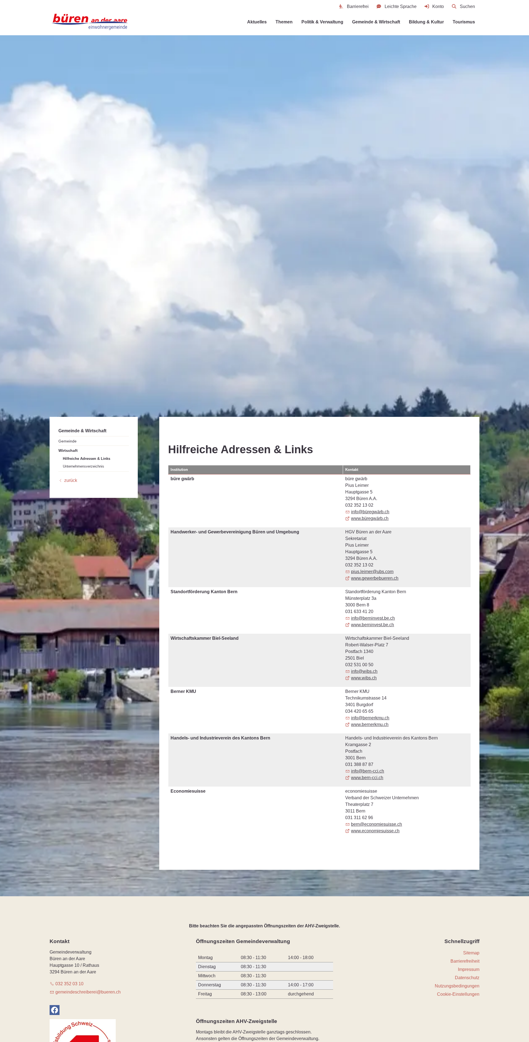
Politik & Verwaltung (322, 22)
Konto (438, 6)
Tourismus (464, 22)
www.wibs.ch (364, 678)
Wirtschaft (68, 450)
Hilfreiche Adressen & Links (86, 459)
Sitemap (471, 953)
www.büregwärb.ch (369, 518)
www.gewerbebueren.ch (374, 578)
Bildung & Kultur (426, 22)
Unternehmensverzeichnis (83, 466)
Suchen (467, 6)
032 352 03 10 (69, 983)
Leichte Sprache (401, 6)
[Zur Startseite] (90, 22)
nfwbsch (364, 671)
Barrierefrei (358, 6)
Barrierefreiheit (464, 961)
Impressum (468, 969)
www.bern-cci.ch (367, 777)
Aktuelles (257, 22)
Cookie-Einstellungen (458, 994)
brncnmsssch (376, 824)
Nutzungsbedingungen (457, 986)
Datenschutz (467, 977)
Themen (284, 22)
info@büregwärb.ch (370, 511)
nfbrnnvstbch (373, 618)
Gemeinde (67, 441)
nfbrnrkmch (370, 718)
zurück (70, 480)
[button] (55, 1010)
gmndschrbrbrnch (88, 992)
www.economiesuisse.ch (375, 830)
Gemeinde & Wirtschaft (376, 22)
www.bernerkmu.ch (369, 724)
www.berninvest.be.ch (372, 624)
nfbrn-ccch (368, 771)
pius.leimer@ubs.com (372, 571)
